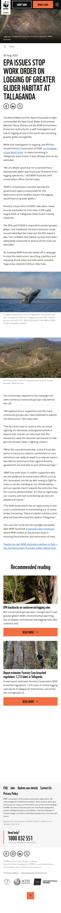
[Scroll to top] (30, 895)
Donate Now (43, 5)
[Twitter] (20, 106)
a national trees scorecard (40, 528)
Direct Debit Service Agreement (33, 873)
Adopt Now (22, 5)
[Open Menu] (57, 4)
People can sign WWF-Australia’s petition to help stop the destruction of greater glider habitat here (30, 546)
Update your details (28, 787)
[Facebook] (6, 106)
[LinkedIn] (13, 106)
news (12, 46)
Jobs (12, 787)
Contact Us (46, 787)
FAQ (5, 787)
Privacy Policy (10, 793)
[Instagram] (13, 854)
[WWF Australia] (5, 8)
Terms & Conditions (11, 873)
